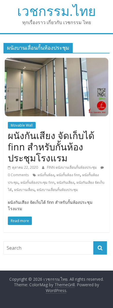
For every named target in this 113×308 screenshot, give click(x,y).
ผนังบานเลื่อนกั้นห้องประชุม (57, 189)
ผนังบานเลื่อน (24, 189)
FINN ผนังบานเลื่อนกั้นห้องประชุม (72, 167)
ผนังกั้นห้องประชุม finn (37, 182)
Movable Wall (22, 125)
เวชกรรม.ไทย (56, 11)
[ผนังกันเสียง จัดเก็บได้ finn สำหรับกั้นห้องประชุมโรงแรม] (56, 61)
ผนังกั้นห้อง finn (68, 174)
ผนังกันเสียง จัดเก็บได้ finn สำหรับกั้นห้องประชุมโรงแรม (51, 146)
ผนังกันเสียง (65, 182)
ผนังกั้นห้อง (46, 174)
